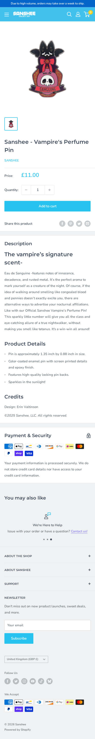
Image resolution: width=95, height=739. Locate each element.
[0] (87, 14)
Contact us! (79, 531)
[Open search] (69, 14)
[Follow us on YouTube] (33, 681)
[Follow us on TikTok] (41, 681)
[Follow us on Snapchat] (49, 681)
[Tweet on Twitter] (79, 223)
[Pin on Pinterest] (71, 223)
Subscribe (19, 638)
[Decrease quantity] (26, 190)
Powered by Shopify (17, 730)
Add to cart (48, 206)
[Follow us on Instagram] (24, 681)
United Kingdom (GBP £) (22, 659)
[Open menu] (6, 14)
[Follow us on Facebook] (7, 681)
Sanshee (11, 160)
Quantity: (11, 190)
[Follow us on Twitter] (16, 681)
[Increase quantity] (49, 190)
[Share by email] (87, 223)
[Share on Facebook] (62, 223)
